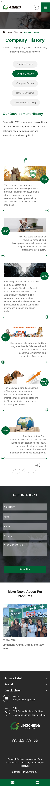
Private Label (13, 678)
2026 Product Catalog (25, 102)
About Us (18, 32)
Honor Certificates (25, 93)
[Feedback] (37, 782)
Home (9, 32)
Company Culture (25, 83)
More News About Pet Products (25, 594)
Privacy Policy (30, 772)
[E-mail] (12, 782)
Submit (25, 569)
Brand (9, 684)
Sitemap (16, 772)
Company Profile (25, 64)
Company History (31, 32)
